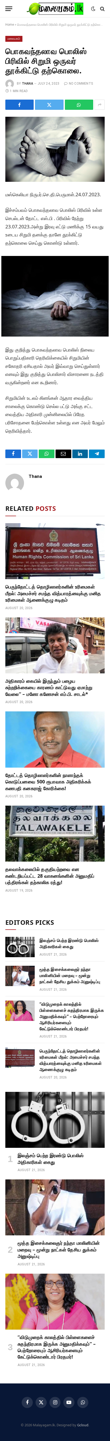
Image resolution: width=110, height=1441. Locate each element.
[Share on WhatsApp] (79, 105)
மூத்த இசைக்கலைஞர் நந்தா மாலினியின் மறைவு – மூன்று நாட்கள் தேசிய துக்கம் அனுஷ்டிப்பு (70, 975)
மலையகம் (13, 38)
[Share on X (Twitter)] (49, 105)
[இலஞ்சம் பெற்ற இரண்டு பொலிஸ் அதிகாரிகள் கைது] (20, 947)
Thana (27, 83)
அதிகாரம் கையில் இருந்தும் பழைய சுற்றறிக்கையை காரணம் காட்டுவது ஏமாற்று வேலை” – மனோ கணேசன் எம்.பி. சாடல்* (48, 687)
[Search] (102, 9)
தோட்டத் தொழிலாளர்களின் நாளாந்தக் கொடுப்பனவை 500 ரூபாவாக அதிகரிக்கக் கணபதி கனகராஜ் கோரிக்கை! (48, 781)
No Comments (81, 83)
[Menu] (8, 9)
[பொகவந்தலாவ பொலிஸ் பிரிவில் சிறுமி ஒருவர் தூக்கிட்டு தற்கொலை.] (55, 149)
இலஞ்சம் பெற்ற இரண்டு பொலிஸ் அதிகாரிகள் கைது (69, 943)
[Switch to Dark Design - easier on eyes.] (93, 8)
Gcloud (82, 1425)
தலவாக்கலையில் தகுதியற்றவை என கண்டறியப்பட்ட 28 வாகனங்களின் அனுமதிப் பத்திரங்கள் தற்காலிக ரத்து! (49, 875)
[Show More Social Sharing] (100, 105)
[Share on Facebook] (19, 105)
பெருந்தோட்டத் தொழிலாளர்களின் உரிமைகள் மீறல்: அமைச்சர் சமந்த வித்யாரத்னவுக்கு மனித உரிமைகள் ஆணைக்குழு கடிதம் (53, 593)
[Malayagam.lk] (55, 8)
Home (9, 25)
